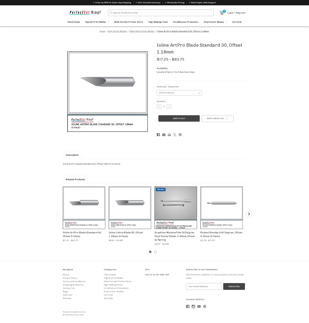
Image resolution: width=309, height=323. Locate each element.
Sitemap (67, 298)
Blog (65, 291)
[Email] (163, 134)
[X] (174, 134)
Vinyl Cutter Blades (214, 22)
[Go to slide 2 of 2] (155, 252)
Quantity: (161, 101)
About (66, 274)
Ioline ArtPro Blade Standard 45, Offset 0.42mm (82, 234)
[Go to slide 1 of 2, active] (150, 252)
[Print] (169, 134)
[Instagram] (193, 306)
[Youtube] (199, 306)
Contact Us (69, 288)
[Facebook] (158, 134)
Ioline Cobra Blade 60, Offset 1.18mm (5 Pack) (126, 234)
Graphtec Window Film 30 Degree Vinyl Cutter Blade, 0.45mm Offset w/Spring (174, 236)
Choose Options (84, 210)
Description (72, 155)
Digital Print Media (95, 22)
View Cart (67, 295)
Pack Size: (168, 86)
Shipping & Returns (73, 284)
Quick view (84, 205)
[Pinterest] (180, 134)
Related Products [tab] (75, 179)
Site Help (108, 298)
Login (230, 12)
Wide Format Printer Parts (128, 22)
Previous (57, 214)
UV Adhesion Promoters (185, 22)
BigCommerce (79, 312)
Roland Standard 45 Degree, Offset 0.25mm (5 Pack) (221, 234)
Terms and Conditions (74, 281)
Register (241, 12)
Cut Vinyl (236, 22)
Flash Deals (74, 22)
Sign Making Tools (158, 22)
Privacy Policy (70, 278)
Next (249, 214)
